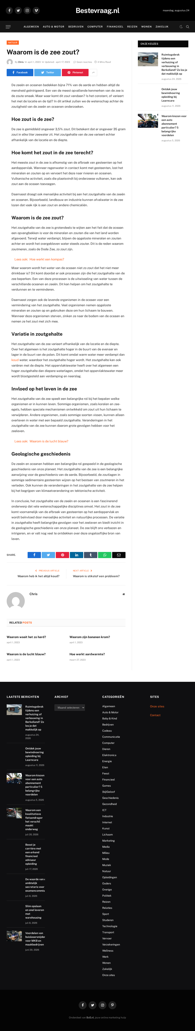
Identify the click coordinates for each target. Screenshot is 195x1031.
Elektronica (109, 755)
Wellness (107, 950)
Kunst (105, 828)
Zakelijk (162, 26)
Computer (95, 26)
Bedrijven (76, 26)
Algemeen (31, 26)
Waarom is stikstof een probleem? (96, 576)
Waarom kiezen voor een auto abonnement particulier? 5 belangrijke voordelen (174, 126)
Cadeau (107, 730)
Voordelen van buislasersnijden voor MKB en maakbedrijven (35, 939)
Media (106, 846)
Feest (105, 773)
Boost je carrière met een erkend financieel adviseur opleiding (33, 854)
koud (15, 360)
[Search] (187, 27)
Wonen (146, 26)
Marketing (108, 840)
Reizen (132, 26)
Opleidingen (109, 877)
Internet (107, 822)
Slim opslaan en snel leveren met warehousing (34, 912)
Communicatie (111, 736)
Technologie (109, 926)
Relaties (107, 907)
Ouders (106, 883)
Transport (108, 932)
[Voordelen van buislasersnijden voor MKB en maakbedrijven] (14, 936)
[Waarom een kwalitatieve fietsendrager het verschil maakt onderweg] (14, 813)
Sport (105, 913)
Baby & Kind (109, 718)
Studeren (107, 920)
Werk (105, 956)
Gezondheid (109, 804)
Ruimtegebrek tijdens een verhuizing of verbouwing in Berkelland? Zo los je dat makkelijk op (174, 64)
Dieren (106, 749)
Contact (155, 715)
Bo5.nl (90, 1017)
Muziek (106, 865)
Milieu (105, 852)
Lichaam (107, 834)
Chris (21, 62)
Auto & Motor (53, 26)
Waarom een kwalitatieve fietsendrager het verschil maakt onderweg (34, 820)
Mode (105, 859)
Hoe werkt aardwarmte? (87, 654)
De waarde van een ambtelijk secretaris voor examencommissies (37, 885)
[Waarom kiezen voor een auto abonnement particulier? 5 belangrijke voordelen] (148, 121)
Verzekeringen (111, 944)
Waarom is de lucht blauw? (26, 654)
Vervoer (107, 938)
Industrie (107, 816)
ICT (104, 810)
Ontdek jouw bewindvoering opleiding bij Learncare (170, 95)
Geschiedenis (110, 797)
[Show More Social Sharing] (93, 72)
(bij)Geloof (108, 791)
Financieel (115, 26)
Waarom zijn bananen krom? (90, 637)
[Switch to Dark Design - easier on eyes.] (181, 26)
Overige (107, 889)
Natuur (12, 42)
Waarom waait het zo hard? (26, 637)
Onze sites (108, 975)
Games (106, 785)
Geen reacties (84, 62)
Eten (105, 767)
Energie (107, 761)
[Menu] (8, 27)
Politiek (106, 895)
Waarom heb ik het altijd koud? (38, 576)
